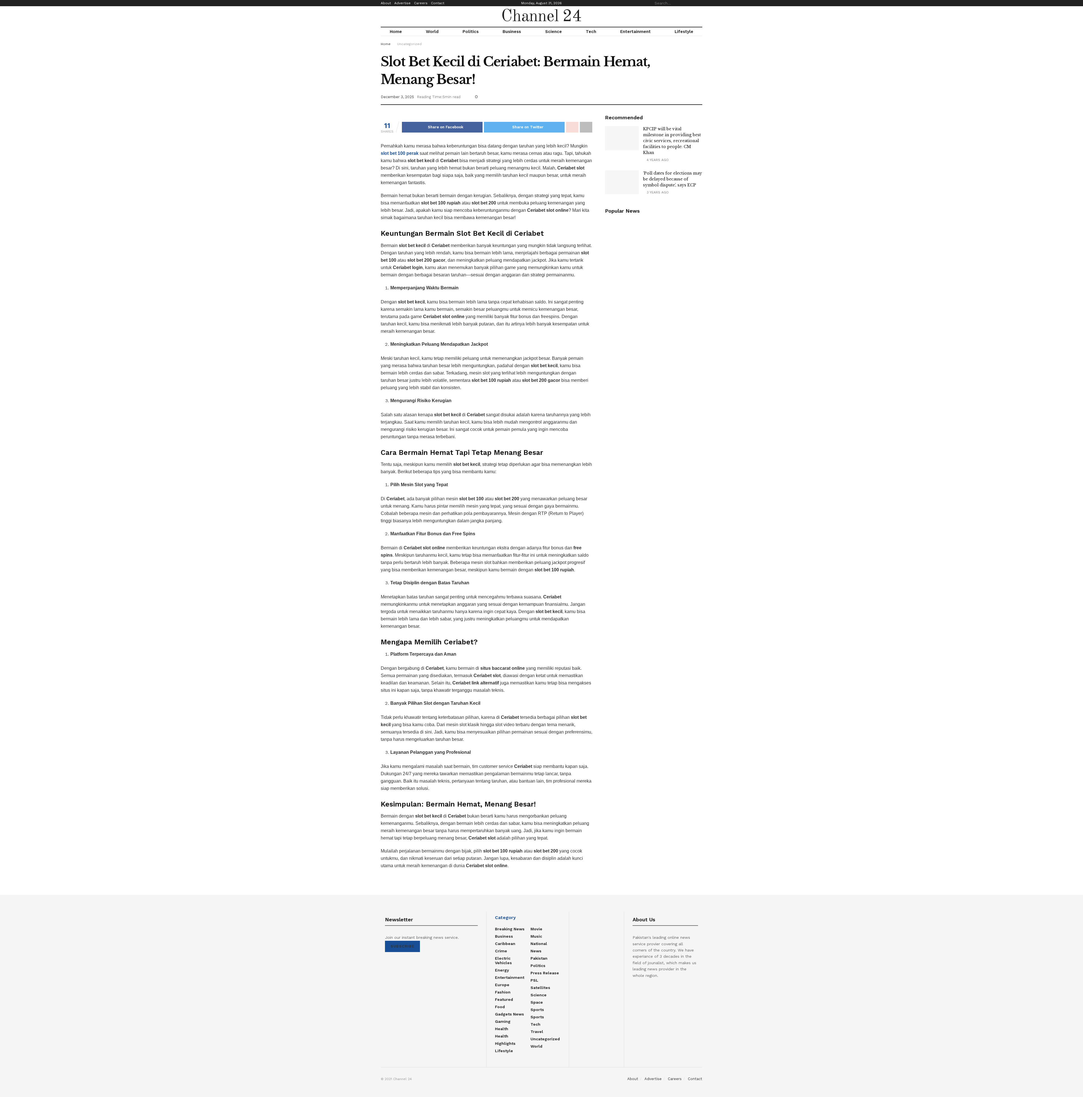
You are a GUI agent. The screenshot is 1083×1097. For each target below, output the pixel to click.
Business (512, 31)
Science (553, 31)
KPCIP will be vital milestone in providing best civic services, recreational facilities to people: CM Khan (672, 140)
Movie (536, 929)
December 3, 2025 (397, 97)
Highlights (505, 1043)
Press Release (545, 973)
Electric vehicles (503, 960)
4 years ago (657, 160)
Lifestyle (684, 31)
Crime (501, 951)
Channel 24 (541, 16)
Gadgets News (509, 1014)
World (432, 31)
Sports (537, 1009)
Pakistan (539, 958)
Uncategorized (409, 44)
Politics (471, 31)
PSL (534, 980)
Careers (421, 3)
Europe (502, 985)
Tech (591, 31)
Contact (437, 3)
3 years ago (657, 192)
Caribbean (505, 943)
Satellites (540, 987)
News (536, 951)
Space (537, 1002)
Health (501, 1028)
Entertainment (635, 31)
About (386, 3)
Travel (537, 1031)
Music (536, 936)
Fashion (502, 992)
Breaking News (510, 929)
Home (396, 31)
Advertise (402, 3)
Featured (504, 999)
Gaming (502, 1021)
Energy (502, 970)
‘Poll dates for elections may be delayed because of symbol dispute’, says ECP (672, 179)
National (539, 943)
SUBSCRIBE (402, 946)
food (500, 1007)
